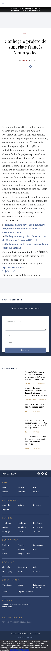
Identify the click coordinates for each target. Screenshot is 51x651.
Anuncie (5, 592)
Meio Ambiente (31, 400)
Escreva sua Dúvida (14, 322)
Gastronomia (38, 545)
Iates (4, 487)
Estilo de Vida (10, 540)
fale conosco (35, 633)
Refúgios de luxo (24, 554)
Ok (11, 650)
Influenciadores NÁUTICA (39, 586)
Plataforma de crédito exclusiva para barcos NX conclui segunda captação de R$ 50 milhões (36, 424)
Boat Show (8, 562)
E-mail (9, 343)
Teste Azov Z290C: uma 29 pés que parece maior (36, 405)
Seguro (20, 531)
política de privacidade (19, 633)
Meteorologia (38, 527)
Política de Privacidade (20, 650)
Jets (34, 487)
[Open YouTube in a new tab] (30, 66)
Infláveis (21, 487)
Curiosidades (30, 384)
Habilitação (22, 523)
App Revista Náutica (13, 267)
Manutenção (37, 523)
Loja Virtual (8, 271)
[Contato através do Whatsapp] (36, 474)
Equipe (20, 585)
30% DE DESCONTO (32, 10)
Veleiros (36, 492)
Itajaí (35, 567)
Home (25, 33)
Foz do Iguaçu (7, 571)
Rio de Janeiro (23, 567)
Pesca (4, 554)
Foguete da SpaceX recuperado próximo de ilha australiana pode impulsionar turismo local (36, 392)
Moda (35, 549)
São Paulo (6, 567)
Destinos (5, 545)
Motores (21, 505)
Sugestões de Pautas (25, 592)
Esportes (21, 545)
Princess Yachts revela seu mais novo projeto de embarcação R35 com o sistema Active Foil (24, 228)
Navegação (37, 505)
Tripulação (37, 531)
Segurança (6, 509)
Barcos (27, 411)
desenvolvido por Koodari (25, 637)
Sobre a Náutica (11, 580)
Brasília (20, 571)
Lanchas (5, 492)
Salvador (36, 571)
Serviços (7, 518)
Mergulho (21, 549)
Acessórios (6, 505)
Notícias (28, 448)
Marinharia (22, 527)
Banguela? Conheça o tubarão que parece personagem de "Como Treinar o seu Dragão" (35, 376)
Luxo (4, 549)
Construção (6, 523)
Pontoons (21, 492)
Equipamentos (10, 500)
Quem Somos (7, 585)
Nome (9, 335)
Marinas (5, 527)
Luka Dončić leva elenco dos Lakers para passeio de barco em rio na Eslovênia (35, 440)
